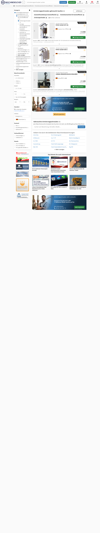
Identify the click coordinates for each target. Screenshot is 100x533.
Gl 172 (53, 141)
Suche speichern (60, 114)
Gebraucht (19, 129)
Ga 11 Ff (53, 138)
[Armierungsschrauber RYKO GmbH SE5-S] (44, 55)
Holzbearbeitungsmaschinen (23, 64)
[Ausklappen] (59, 44)
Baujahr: (16, 99)
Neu (17, 125)
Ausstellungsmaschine (22, 127)
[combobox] (22, 116)
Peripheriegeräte (23, 53)
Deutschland (22, 119)
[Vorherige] (34, 31)
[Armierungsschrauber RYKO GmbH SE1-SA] (44, 31)
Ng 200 (71, 147)
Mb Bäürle (72, 135)
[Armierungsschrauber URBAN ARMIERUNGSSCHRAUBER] (44, 80)
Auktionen (19, 137)
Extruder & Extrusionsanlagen (23, 49)
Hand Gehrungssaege (57, 144)
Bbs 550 (35, 147)
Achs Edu (35, 135)
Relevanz (79, 11)
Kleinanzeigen (20, 135)
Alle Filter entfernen (55, 17)
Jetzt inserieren (79, 109)
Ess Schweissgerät (56, 135)
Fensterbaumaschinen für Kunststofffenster (23, 17)
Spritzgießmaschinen (23, 45)
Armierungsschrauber (25, 21)
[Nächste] (53, 31)
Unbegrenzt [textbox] (18, 116)
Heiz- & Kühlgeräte (24, 51)
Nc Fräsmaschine (74, 141)
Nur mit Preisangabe (21, 97)
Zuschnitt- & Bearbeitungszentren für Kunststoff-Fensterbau (25, 35)
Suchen (64, 2)
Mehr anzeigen (60, 149)
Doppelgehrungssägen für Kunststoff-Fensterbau (25, 40)
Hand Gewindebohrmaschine (59, 147)
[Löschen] (57, 15)
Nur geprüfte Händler (22, 147)
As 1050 (35, 141)
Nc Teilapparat (73, 144)
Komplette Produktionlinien (25, 29)
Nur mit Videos (20, 145)
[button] (97, 2)
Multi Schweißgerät (74, 138)
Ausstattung (36, 144)
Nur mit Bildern (20, 143)
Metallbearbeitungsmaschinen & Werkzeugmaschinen (23, 57)
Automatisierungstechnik (22, 67)
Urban (18, 83)
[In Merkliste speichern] (85, 25)
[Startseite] (14, 5)
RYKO (18, 81)
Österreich (19, 111)
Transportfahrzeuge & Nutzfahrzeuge (21, 60)
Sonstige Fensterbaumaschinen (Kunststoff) (25, 25)
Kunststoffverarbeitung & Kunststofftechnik (22, 13)
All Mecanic (36, 138)
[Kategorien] (23, 2)
